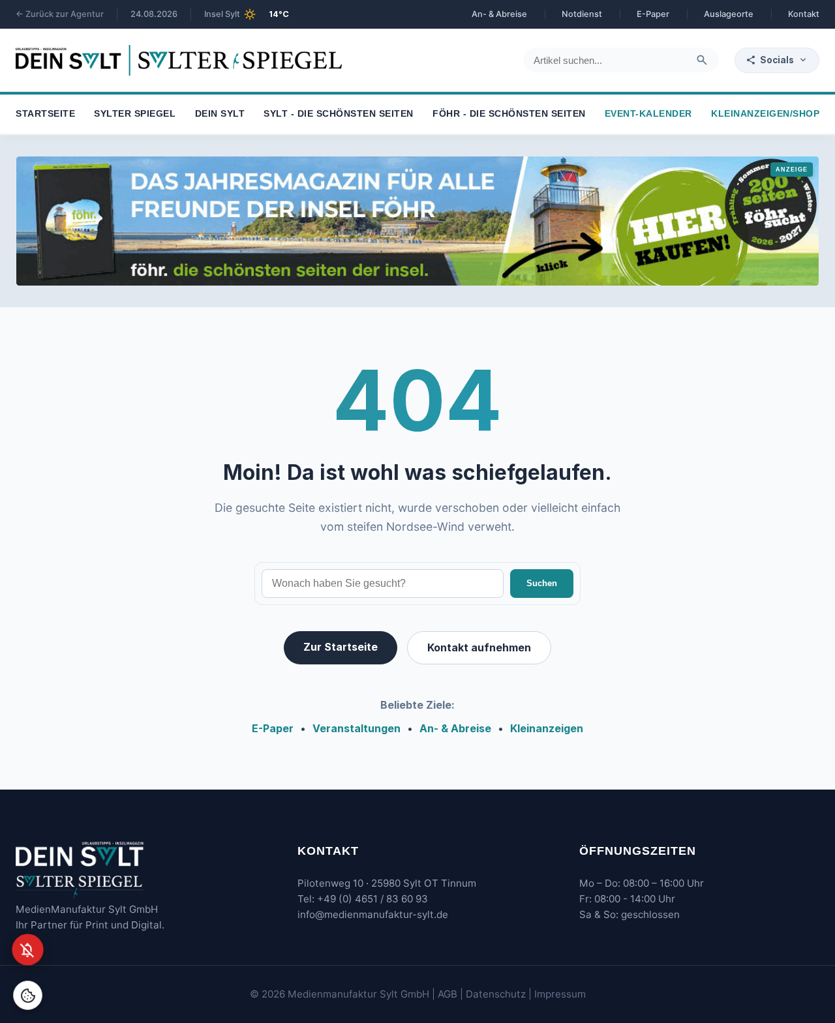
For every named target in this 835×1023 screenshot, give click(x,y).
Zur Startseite (340, 646)
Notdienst (582, 14)
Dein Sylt (220, 114)
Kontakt (803, 14)
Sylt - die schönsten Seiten (339, 114)
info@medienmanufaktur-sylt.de (372, 914)
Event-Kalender (648, 114)
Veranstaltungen (356, 728)
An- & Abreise (499, 14)
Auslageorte (728, 14)
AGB (447, 994)
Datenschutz (496, 994)
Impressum (560, 994)
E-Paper (653, 14)
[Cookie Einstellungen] (27, 995)
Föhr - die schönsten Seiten (509, 114)
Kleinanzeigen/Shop (765, 114)
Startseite (45, 114)
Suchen (541, 583)
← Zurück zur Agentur (60, 14)
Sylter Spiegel (134, 114)
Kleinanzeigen (546, 728)
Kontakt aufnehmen (479, 647)
